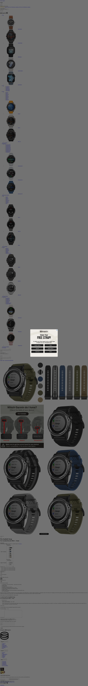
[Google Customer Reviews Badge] (10, 231)
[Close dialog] (56, 330)
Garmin (37, 348)
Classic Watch (37, 345)
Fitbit (51, 345)
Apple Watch (50, 348)
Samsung (37, 351)
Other (50, 351)
